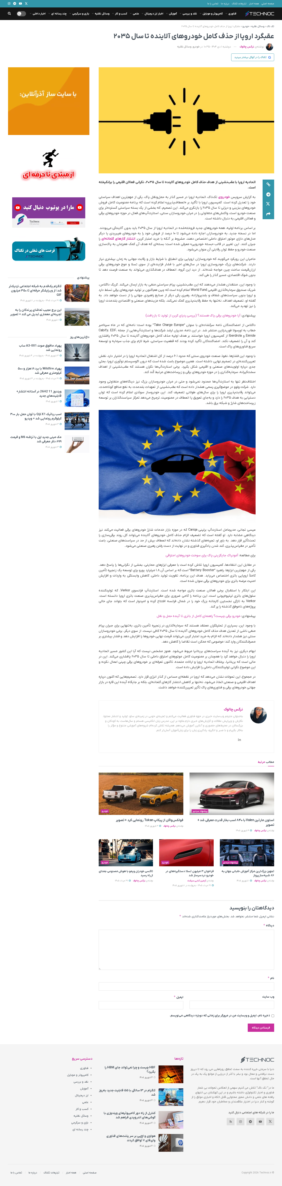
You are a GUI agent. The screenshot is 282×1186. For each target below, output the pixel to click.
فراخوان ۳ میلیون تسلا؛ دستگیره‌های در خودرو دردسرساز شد (190, 873)
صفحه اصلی (267, 3)
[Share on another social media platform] (268, 214)
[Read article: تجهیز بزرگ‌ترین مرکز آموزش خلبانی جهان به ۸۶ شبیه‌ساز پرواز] (247, 852)
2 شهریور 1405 (52, 401)
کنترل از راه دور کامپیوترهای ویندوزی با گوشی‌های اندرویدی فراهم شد (129, 1115)
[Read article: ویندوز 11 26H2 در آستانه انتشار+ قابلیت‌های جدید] (77, 398)
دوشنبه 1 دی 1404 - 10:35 (217, 47)
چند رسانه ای (59, 13)
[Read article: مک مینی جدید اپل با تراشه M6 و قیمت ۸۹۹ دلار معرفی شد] (77, 444)
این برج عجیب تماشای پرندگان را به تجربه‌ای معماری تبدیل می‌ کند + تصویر (36, 312)
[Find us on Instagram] (240, 1121)
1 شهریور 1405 (243, 880)
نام (271, 978)
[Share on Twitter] (268, 204)
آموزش (173, 13)
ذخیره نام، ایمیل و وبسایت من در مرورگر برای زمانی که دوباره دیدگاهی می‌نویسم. (220, 1016)
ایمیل (178, 997)
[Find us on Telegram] (250, 1121)
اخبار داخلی (39, 13)
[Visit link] (48, 101)
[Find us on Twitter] (270, 1121)
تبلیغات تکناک (239, 3)
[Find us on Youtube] (260, 1121)
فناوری (232, 13)
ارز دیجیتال (81, 1095)
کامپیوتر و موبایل (213, 13)
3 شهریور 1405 (152, 826)
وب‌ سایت (268, 997)
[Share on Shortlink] (268, 184)
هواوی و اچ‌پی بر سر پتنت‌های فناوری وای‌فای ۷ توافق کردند (130, 1138)
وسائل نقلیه (102, 13)
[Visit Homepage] (259, 14)
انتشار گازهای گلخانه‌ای (118, 239)
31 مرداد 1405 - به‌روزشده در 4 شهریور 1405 (39, 378)
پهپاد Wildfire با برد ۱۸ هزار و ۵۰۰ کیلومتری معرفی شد (40, 371)
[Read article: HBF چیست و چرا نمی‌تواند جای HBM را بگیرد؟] (171, 1074)
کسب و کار (121, 13)
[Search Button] (9, 13)
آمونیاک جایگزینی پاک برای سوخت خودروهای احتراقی (202, 555)
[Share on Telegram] (268, 194)
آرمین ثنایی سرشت (196, 880)
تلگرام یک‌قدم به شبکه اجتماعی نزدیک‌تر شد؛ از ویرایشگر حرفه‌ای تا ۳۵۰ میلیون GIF (35, 290)
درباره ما (225, 3)
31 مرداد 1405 (121, 880)
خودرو (245, 26)
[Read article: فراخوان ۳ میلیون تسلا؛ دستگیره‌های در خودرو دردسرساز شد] (186, 852)
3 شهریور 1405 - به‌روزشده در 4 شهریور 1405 (39, 355)
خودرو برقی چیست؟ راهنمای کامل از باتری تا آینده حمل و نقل (199, 616)
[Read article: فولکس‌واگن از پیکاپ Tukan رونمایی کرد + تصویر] (141, 794)
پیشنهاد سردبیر (200, 811)
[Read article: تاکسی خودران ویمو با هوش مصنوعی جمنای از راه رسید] (126, 852)
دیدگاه (268, 925)
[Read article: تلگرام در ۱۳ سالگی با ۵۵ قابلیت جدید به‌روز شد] (171, 1097)
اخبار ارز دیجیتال (154, 13)
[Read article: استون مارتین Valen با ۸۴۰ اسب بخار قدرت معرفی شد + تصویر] (232, 794)
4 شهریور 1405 (243, 830)
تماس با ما (212, 3)
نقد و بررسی (189, 13)
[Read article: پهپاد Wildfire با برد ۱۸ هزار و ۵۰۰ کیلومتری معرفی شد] (77, 375)
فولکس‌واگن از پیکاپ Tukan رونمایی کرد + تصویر (149, 820)
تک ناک (270, 26)
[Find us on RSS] (231, 1121)
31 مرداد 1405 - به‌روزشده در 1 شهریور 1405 (191, 885)
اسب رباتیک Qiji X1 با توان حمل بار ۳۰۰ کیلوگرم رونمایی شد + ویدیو (36, 416)
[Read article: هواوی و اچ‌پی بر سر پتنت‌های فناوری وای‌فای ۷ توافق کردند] (171, 1143)
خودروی (224, 197)
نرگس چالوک (247, 47)
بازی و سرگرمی (80, 13)
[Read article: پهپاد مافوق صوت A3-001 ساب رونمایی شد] (77, 352)
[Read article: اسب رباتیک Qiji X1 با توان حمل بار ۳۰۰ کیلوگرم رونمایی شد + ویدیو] (77, 421)
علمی (136, 13)
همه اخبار (254, 3)
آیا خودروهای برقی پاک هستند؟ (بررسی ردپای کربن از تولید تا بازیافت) (193, 316)
